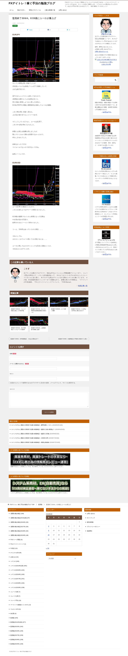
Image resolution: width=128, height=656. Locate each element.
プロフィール (106, 34)
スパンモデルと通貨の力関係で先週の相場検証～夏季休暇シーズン (31, 425)
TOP (22, 504)
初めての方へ (21, 10)
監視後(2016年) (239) (16, 631)
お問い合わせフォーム (101, 51)
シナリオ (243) (14, 561)
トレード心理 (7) (15, 596)
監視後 (15, 25)
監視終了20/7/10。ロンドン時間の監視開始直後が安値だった (38, 310)
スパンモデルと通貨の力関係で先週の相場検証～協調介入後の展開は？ (33, 429)
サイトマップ (91, 518)
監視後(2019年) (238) (16, 644)
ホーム (12, 10)
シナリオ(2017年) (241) (17, 578)
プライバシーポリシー (93, 526)
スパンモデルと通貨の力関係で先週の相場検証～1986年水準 (29, 438)
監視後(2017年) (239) (16, 635)
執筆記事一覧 (82, 286)
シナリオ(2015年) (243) (17, 570)
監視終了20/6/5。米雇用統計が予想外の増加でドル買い (72, 339)
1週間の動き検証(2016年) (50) (19, 522)
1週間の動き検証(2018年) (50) (19, 531)
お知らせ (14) (14, 557)
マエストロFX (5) (15, 609)
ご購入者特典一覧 (50, 10)
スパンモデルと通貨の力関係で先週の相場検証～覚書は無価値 (30, 442)
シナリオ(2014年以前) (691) (18, 565)
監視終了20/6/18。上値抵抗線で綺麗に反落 (38, 328)
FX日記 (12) (14, 548)
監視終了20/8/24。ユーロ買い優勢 (58, 309)
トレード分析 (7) (15, 592)
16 (48, 535)
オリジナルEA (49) (15, 552)
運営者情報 (90, 522)
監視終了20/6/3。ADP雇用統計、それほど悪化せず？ (25, 339)
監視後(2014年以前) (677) (18, 622)
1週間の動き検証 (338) (17, 513)
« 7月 (47, 548)
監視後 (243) (14, 618)
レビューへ (107, 112)
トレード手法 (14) (15, 600)
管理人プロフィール (35, 10)
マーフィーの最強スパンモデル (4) (20, 605)
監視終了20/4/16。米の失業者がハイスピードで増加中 (18, 328)
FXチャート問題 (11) (16, 539)
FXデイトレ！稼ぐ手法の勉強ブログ (32, 3)
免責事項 (89, 531)
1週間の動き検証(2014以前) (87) (20, 518)
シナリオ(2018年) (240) (17, 583)
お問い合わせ (63, 10)
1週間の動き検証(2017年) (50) (19, 526)
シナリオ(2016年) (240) (17, 574)
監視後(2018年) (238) (16, 639)
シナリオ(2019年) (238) (17, 587)
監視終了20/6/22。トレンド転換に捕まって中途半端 (18, 309)
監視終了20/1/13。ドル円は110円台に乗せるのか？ (78, 309)
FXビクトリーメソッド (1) (18, 544)
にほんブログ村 (106, 64)
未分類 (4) (13, 613)
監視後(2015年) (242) (16, 626)
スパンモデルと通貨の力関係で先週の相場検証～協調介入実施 (30, 433)
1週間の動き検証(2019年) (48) (19, 535)
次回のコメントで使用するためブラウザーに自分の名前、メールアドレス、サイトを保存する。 (43, 383)
